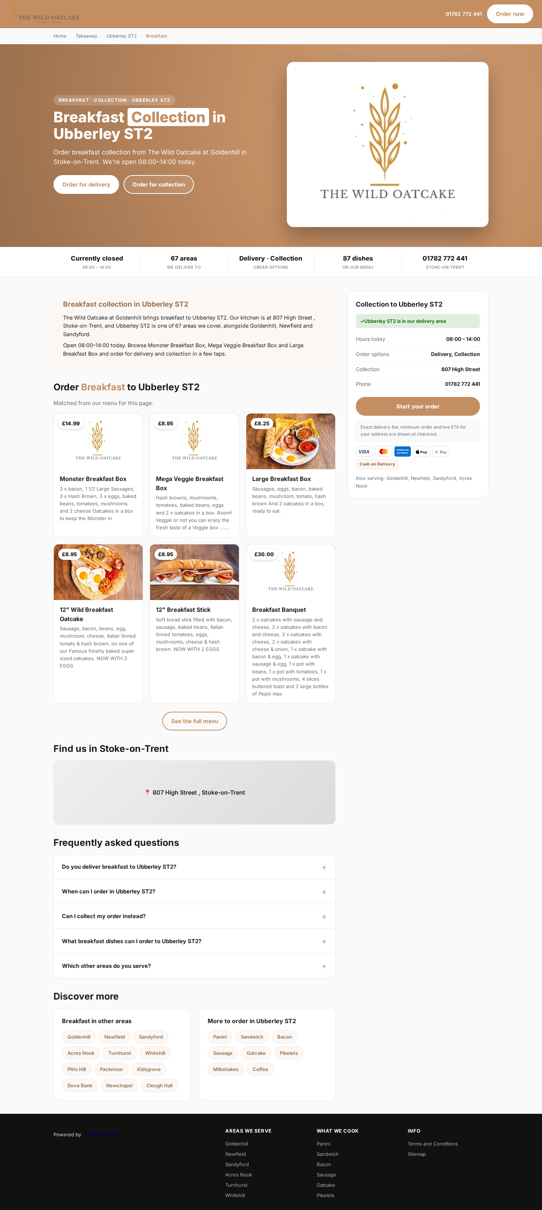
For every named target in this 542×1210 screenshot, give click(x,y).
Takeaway (86, 36)
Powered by (67, 1134)
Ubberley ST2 (122, 36)
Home (59, 36)
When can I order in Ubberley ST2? (108, 891)
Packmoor (111, 1069)
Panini (220, 1037)
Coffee (260, 1069)
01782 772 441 (464, 14)
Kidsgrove (149, 1069)
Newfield (114, 1037)
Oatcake (256, 1053)
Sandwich (252, 1037)
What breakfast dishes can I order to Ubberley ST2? (131, 941)
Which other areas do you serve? (106, 965)
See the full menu (194, 721)
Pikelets (289, 1053)
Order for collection (158, 184)
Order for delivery (86, 184)
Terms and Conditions (433, 1144)
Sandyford (151, 1037)
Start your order (417, 406)
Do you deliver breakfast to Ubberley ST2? (119, 866)
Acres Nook (80, 1053)
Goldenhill (78, 1037)
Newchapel (119, 1085)
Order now (510, 13)
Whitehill (155, 1053)
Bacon (284, 1037)
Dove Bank (79, 1085)
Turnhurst (119, 1053)
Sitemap (417, 1154)
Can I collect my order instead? (104, 916)
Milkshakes (226, 1069)
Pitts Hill (76, 1069)
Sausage (223, 1053)
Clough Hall (159, 1085)
